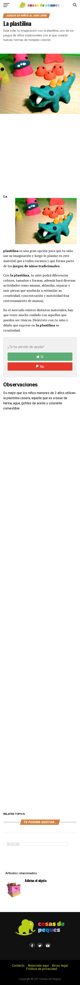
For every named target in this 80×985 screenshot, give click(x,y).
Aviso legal (60, 966)
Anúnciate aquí (38, 966)
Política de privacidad (41, 969)
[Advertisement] (40, 154)
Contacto (18, 966)
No (42, 367)
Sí (42, 357)
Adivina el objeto (36, 880)
